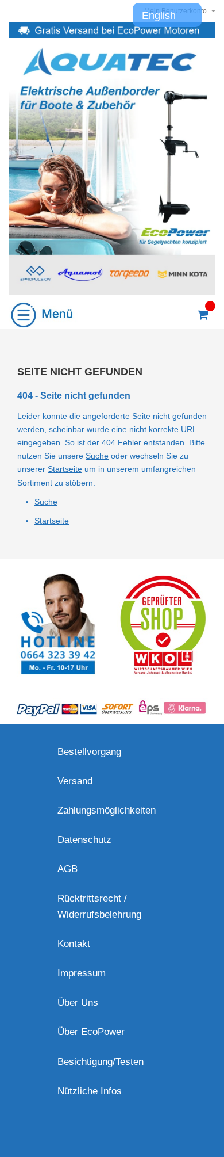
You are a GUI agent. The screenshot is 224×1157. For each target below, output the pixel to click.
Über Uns (77, 1002)
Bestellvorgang (89, 751)
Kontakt (73, 943)
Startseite (65, 469)
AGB (67, 869)
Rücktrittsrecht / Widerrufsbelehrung (99, 906)
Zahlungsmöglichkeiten (106, 810)
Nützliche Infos (89, 1091)
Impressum (81, 973)
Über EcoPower (91, 1031)
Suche (97, 455)
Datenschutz (84, 839)
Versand (74, 781)
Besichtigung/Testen (100, 1061)
